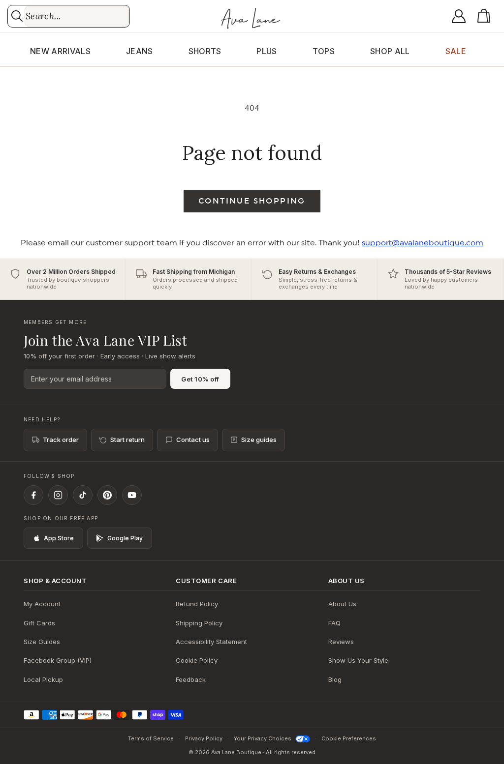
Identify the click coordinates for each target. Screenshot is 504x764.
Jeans (139, 51)
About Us (342, 604)
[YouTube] (132, 495)
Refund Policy (197, 604)
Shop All (390, 51)
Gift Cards (39, 623)
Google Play (125, 538)
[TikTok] (83, 495)
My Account (42, 604)
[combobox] (77, 16)
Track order (61, 439)
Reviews (341, 642)
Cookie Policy (197, 660)
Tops (324, 51)
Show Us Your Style (358, 660)
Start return (127, 439)
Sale (455, 51)
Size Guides (42, 642)
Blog (335, 679)
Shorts (205, 51)
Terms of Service (151, 738)
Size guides (259, 439)
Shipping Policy (199, 623)
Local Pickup (43, 679)
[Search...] (17, 16)
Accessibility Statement (211, 642)
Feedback (191, 679)
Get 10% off (200, 379)
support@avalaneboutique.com (422, 243)
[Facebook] (33, 495)
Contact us (193, 439)
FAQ (334, 623)
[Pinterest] (107, 495)
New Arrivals (60, 51)
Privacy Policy (203, 738)
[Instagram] (58, 495)
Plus (266, 51)
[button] (486, 16)
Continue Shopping (252, 201)
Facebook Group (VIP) (58, 660)
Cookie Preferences (348, 738)
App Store (59, 538)
